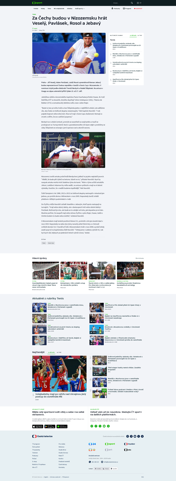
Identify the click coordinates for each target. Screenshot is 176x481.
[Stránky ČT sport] (110, 444)
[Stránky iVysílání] (129, 444)
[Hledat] (132, 3)
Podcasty (35, 456)
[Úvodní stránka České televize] (42, 436)
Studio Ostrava (63, 453)
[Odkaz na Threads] (108, 426)
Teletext (35, 453)
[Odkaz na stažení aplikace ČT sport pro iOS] (37, 426)
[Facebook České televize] (131, 436)
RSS (143, 477)
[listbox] (106, 468)
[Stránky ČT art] (108, 450)
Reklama (61, 447)
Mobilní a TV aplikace (38, 464)
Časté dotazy (63, 464)
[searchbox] (121, 3)
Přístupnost (65, 477)
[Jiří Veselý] (69, 53)
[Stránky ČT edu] (127, 450)
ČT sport (34, 28)
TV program (36, 444)
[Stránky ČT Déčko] (92, 450)
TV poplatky (36, 450)
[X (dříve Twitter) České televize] (138, 436)
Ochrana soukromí (55, 477)
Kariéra (61, 458)
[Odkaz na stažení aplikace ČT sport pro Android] (49, 426)
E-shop (34, 461)
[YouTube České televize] (134, 436)
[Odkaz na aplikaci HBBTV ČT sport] (61, 426)
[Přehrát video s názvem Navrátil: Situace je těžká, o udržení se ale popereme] (73, 150)
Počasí (34, 458)
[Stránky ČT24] (92, 444)
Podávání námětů (64, 461)
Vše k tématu (140, 258)
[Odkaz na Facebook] (95, 426)
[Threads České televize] (142, 436)
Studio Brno (62, 450)
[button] (73, 150)
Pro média (62, 444)
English (46, 477)
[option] (98, 468)
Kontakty (62, 467)
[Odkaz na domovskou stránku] (40, 3)
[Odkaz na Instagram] (91, 426)
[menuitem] (36, 8)
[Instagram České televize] (127, 436)
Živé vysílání (36, 447)
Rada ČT (61, 456)
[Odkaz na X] (100, 426)
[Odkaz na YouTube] (104, 426)
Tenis (34, 14)
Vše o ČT (34, 467)
